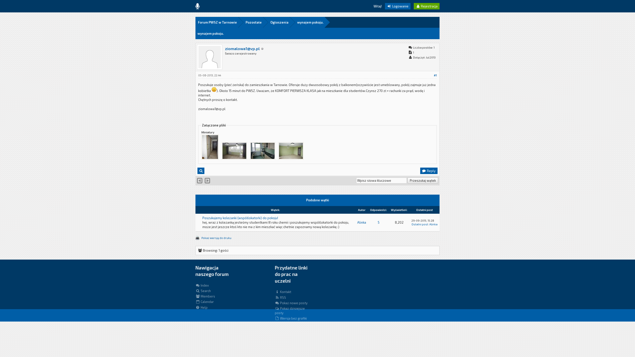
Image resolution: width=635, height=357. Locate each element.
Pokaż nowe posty (293, 303)
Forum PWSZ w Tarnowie (217, 22)
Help (204, 307)
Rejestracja (429, 6)
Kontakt (285, 292)
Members (207, 296)
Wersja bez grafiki (293, 318)
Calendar (207, 302)
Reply (431, 171)
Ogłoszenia (279, 22)
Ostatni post (420, 224)
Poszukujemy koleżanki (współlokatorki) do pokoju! (240, 218)
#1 (435, 75)
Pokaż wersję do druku (216, 237)
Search (205, 291)
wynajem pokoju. (310, 22)
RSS (282, 297)
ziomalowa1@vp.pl (242, 48)
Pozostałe (254, 22)
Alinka (361, 222)
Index (204, 285)
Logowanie (400, 6)
